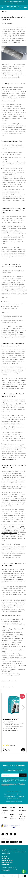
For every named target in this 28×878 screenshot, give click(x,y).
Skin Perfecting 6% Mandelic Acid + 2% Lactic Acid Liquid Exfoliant (12, 334)
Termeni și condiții (5, 858)
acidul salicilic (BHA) (7, 519)
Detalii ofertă (14, 3)
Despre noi (12, 814)
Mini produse (4, 817)
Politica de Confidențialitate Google (8, 784)
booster (18, 382)
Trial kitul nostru (6, 525)
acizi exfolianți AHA (20, 66)
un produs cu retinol (7, 402)
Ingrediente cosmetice (7, 23)
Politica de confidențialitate (7, 860)
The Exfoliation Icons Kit (11, 719)
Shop (3, 876)
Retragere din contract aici (22, 819)
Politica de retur (22, 816)
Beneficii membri (22, 810)
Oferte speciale (4, 810)
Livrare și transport (21, 813)
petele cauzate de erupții (8, 459)
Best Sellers (3, 815)
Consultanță (12, 818)
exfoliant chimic (6, 228)
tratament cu (8, 384)
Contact (12, 816)
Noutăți (3, 812)
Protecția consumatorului (6, 862)
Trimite (23, 775)
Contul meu (12, 876)
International (4, 856)
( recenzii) (12, 745)
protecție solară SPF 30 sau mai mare (12, 386)
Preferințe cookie (5, 864)
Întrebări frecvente (12, 811)
